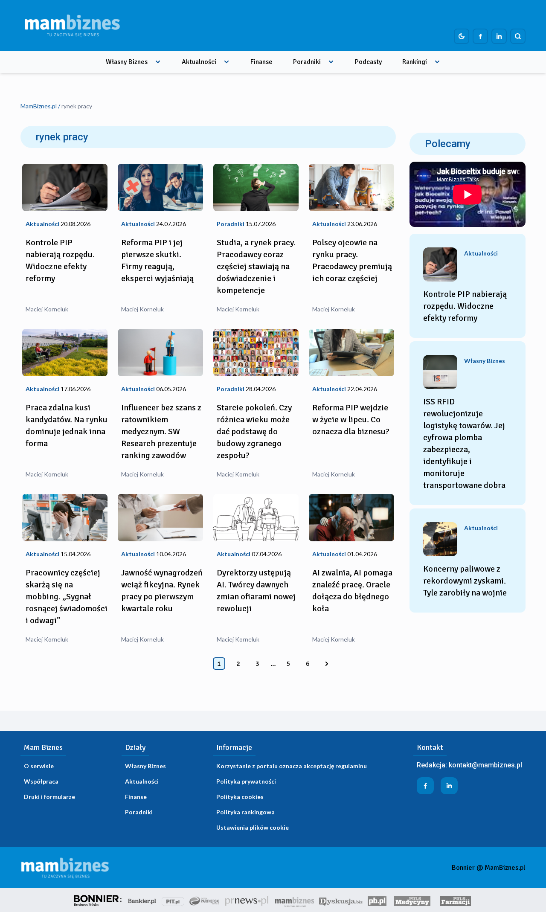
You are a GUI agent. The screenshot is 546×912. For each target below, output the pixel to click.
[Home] (72, 25)
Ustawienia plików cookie (252, 827)
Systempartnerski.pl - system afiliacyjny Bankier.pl (204, 900)
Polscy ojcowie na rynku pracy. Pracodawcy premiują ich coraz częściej (352, 260)
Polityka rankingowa (245, 812)
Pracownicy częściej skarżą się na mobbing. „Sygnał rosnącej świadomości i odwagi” (66, 596)
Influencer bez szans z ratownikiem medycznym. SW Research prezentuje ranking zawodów (161, 431)
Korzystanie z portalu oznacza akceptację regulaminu (291, 766)
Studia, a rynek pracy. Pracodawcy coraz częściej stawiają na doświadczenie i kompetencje (256, 266)
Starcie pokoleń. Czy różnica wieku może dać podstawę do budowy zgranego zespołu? (254, 431)
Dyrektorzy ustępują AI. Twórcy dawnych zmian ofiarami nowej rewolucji (256, 590)
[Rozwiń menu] (157, 61)
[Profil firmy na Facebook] (480, 36)
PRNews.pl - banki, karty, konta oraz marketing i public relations (247, 900)
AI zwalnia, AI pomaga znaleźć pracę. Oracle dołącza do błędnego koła (352, 590)
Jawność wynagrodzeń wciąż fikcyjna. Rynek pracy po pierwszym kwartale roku (162, 590)
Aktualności (199, 62)
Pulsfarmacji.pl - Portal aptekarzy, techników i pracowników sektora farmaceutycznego (455, 900)
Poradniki (307, 62)
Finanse (261, 62)
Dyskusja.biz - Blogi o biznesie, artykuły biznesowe (341, 900)
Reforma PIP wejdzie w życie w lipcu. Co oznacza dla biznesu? (350, 419)
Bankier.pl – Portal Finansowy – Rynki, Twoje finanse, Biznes (142, 900)
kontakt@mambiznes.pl (485, 765)
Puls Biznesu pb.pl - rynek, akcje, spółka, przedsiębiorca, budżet (377, 900)
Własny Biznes (127, 62)
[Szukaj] (518, 36)
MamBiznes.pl (38, 106)
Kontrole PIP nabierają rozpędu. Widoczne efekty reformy (60, 260)
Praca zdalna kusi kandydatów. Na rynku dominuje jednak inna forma (66, 425)
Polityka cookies (240, 796)
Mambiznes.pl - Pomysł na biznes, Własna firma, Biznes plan (294, 900)
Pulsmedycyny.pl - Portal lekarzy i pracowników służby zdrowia (412, 900)
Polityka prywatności (246, 781)
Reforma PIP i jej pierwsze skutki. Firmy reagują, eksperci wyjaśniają (157, 260)
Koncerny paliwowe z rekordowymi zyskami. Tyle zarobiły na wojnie (465, 580)
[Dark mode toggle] (461, 36)
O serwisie (39, 766)
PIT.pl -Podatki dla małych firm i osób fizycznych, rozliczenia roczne (173, 900)
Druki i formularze (49, 796)
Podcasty (368, 62)
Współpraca (41, 781)
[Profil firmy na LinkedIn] (499, 36)
